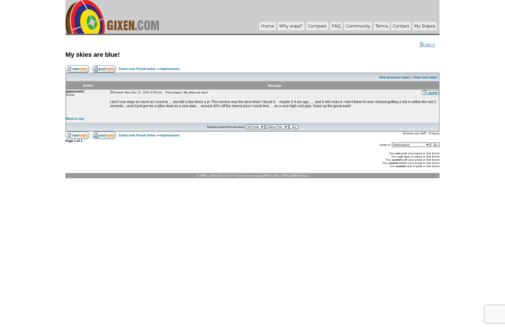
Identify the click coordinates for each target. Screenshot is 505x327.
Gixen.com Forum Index (137, 69)
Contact (401, 26)
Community (358, 26)
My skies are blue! (92, 54)
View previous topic (394, 77)
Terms (381, 26)
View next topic (425, 77)
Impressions (169, 69)
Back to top (75, 118)
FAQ (336, 26)
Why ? (291, 26)
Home (267, 26)
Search (429, 44)
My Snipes (424, 26)
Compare (317, 26)
